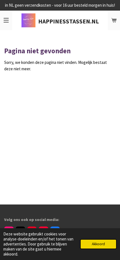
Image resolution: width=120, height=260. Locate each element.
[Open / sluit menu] (6, 20)
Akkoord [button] (98, 244)
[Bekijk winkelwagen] (114, 20)
